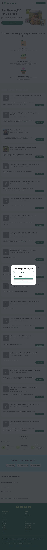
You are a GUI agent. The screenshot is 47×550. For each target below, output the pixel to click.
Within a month (23, 277)
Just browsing (23, 281)
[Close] (34, 267)
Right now (23, 272)
